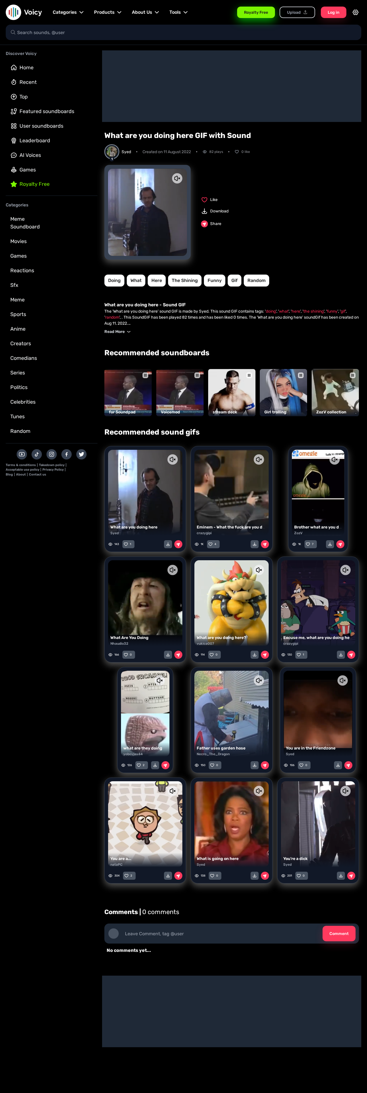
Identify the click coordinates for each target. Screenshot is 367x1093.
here (156, 280)
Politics (19, 387)
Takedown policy (52, 465)
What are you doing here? (221, 637)
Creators (20, 343)
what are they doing (142, 748)
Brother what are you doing (321, 527)
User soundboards (41, 126)
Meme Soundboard (25, 223)
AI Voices (30, 155)
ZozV (298, 533)
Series (17, 373)
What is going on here (218, 858)
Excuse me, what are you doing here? (319, 637)
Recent (28, 82)
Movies (18, 241)
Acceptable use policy (22, 469)
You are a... (120, 858)
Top (23, 97)
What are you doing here (133, 527)
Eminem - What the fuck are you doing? (235, 527)
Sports (18, 314)
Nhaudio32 (119, 644)
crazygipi (204, 533)
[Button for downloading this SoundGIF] (168, 544)
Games (27, 170)
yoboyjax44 (133, 754)
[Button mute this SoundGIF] (177, 178)
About (21, 474)
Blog (9, 474)
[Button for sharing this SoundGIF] (178, 544)
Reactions (22, 270)
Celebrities (23, 402)
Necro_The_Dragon (213, 754)
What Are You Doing (129, 637)
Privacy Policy (53, 469)
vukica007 (205, 644)
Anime (18, 329)
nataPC (116, 865)
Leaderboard (34, 140)
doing (114, 280)
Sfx (14, 285)
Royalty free (34, 184)
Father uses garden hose (221, 748)
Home (26, 67)
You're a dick (295, 858)
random (256, 280)
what (136, 280)
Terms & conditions (21, 465)
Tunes (17, 416)
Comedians (23, 358)
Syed (114, 533)
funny (215, 280)
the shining (185, 280)
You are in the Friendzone (310, 748)
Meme (17, 300)
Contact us (37, 474)
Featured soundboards (46, 111)
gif (234, 280)
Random (20, 431)
